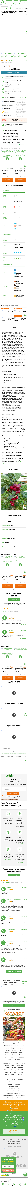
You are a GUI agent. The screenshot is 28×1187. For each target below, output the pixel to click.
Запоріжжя (20, 1048)
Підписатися (13, 793)
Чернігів (10, 1059)
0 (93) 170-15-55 (17, 1118)
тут (21, 604)
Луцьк (21, 1052)
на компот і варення (18, 226)
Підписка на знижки (14, 1086)
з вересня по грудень (17, 245)
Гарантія (8, 1082)
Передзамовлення (8, 1095)
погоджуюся (9, 796)
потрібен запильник (13, 534)
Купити (7, 180)
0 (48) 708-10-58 (7, 1119)
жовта (9, 521)
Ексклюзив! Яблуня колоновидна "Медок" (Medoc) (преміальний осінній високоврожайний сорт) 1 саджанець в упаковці (7, 669)
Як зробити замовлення (14, 1143)
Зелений (18, 217)
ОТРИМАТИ (8, 1170)
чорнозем (18, 290)
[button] (19, 120)
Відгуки (10, 1084)
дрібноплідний (11, 529)
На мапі (15, 1126)
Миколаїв (7, 1055)
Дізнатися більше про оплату (17, 144)
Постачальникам (20, 1095)
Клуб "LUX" (17, 1084)
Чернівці (14, 1070)
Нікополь (14, 1055)
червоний (18, 206)
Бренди (19, 1098)
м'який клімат (19, 270)
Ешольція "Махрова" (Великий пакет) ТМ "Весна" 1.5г (20, 577)
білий (17, 195)
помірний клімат (19, 276)
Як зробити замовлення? (14, 1093)
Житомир (17, 1059)
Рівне (6, 1057)
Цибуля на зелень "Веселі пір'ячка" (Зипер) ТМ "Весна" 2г (7, 577)
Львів (20, 1050)
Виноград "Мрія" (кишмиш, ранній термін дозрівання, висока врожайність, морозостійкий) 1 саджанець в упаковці (7, 171)
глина (17, 281)
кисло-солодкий (11, 538)
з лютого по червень (18, 247)
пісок (17, 288)
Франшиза (4, 1139)
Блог (7, 1079)
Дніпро (13, 1048)
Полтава (21, 1055)
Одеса (7, 1048)
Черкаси (8, 1050)
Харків (22, 1046)
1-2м (15, 239)
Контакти (20, 1079)
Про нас (13, 1079)
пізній (15, 212)
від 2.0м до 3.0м (16, 546)
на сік (17, 229)
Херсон (14, 1050)
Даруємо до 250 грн (14, 1089)
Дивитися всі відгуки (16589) (14, 971)
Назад (5, 8)
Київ (17, 1046)
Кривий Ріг (14, 1052)
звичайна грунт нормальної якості (19, 285)
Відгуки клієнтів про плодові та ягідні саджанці (13, 754)
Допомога (21, 1091)
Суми (12, 1057)
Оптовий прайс (11, 1098)
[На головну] (2, 2)
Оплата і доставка (17, 1082)
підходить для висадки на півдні (19, 273)
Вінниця (7, 1052)
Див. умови (20, 843)
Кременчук (8, 1072)
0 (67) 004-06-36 (17, 1119)
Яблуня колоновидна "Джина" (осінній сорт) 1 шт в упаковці (20, 669)
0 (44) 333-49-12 (8, 1118)
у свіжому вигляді (18, 223)
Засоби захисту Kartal (10, 1091)
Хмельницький (20, 1057)
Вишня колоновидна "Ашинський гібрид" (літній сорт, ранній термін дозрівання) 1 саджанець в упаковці (20, 171)
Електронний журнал (14, 1141)
